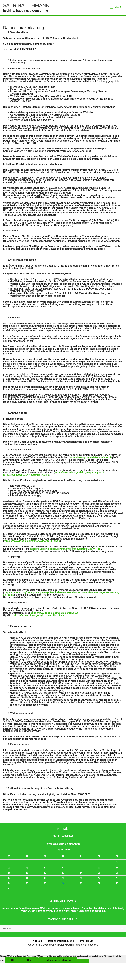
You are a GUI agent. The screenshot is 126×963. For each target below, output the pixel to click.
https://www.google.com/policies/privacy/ (54, 613)
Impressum (86, 941)
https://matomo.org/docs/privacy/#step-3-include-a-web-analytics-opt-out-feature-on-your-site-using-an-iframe (61, 593)
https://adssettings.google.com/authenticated (40, 615)
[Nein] (83, 961)
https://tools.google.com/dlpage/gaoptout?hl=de (32, 541)
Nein (29, 960)
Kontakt (37, 941)
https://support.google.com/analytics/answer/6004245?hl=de (65, 549)
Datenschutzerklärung (61, 941)
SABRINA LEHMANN (26, 5)
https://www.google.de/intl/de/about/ (90, 457)
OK (13, 960)
